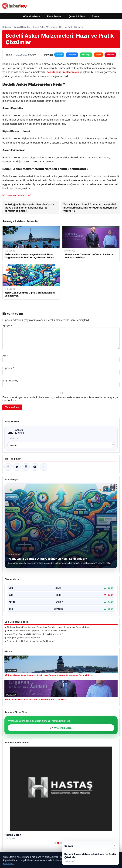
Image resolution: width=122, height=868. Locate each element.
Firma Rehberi (54, 16)
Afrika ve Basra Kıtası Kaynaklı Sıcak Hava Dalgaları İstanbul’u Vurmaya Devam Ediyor (48, 627)
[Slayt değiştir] (55, 843)
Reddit (98, 54)
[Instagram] (26, 467)
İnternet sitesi (10, 380)
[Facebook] (8, 467)
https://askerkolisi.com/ (16, 195)
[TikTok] (43, 467)
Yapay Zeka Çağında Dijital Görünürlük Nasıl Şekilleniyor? (35, 634)
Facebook (72, 54)
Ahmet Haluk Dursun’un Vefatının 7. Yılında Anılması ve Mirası (37, 630)
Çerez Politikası (77, 16)
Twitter (59, 54)
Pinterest (110, 54)
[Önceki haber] (105, 488)
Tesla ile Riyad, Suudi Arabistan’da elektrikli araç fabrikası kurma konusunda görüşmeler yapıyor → (90, 207)
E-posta (8, 368)
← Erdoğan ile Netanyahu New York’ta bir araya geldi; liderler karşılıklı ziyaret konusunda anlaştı (29, 207)
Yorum (7, 325)
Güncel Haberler (32, 16)
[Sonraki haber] (112, 488)
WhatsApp (86, 54)
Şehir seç (13, 438)
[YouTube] (34, 467)
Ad (5, 355)
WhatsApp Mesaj (61, 727)
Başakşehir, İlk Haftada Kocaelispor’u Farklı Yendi (30, 641)
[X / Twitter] (17, 467)
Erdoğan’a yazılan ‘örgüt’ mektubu (23, 637)
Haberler (6, 27)
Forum (95, 16)
